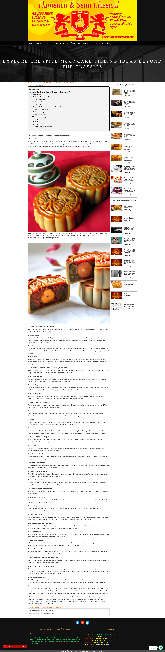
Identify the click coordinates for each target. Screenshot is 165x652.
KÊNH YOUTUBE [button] (75, 43)
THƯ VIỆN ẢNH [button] (86, 43)
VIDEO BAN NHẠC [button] (56, 43)
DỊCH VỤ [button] (46, 43)
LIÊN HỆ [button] (66, 43)
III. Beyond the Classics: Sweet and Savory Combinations (50, 107)
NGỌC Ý (101, 636)
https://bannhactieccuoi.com (101, 644)
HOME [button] (31, 43)
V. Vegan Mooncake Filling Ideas (42, 127)
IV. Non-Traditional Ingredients (41, 117)
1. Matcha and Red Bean (40, 109)
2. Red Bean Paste (39, 102)
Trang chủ (32, 83)
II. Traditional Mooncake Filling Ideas (43, 97)
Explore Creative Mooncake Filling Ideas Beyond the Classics (55, 83)
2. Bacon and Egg (38, 112)
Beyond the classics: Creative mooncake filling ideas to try (45, 607)
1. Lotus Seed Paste (39, 99)
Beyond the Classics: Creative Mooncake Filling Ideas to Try (51, 92)
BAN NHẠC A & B (80, 651)
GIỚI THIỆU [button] (38, 43)
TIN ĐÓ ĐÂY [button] (96, 43)
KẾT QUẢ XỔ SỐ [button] (107, 43)
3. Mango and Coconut (40, 114)
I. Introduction (36, 94)
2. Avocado (36, 122)
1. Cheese (36, 119)
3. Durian (36, 124)
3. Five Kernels (37, 104)
